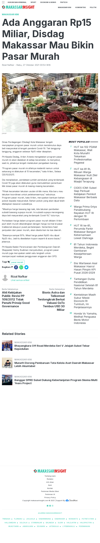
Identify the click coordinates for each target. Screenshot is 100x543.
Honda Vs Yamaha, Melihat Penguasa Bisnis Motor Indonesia (85, 318)
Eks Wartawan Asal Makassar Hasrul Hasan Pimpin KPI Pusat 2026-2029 (85, 268)
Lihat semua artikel (20, 280)
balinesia (50, 523)
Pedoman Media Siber (50, 491)
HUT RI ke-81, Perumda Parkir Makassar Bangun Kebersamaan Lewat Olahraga (85, 232)
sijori (60, 523)
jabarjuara (27, 526)
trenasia (6, 519)
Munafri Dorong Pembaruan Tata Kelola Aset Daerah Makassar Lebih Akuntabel (54, 364)
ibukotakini (13, 526)
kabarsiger (60, 519)
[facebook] (16, 267)
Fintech (63, 2)
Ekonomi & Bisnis (48, 2)
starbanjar (36, 523)
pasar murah (17, 262)
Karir (50, 485)
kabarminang (45, 519)
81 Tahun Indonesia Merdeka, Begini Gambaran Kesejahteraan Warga (86, 251)
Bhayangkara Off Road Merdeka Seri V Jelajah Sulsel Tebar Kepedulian (52, 347)
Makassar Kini (64, 7)
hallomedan (10, 523)
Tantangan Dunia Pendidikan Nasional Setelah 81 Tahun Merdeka (86, 283)
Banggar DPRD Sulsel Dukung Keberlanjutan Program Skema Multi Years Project (55, 382)
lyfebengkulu (69, 526)
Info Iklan (50, 482)
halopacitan (86, 523)
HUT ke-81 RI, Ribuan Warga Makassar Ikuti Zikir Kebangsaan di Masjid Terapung (86, 175)
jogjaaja (30, 519)
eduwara (41, 526)
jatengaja (54, 526)
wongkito (73, 519)
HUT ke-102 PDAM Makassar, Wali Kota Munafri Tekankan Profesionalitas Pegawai (85, 154)
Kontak (50, 488)
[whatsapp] (21, 267)
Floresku (18, 519)
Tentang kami (50, 476)
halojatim (71, 523)
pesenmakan (84, 526)
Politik (93, 7)
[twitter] (26, 267)
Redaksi (50, 479)
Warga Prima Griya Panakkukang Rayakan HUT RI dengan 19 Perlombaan (85, 213)
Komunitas (80, 7)
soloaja (23, 523)
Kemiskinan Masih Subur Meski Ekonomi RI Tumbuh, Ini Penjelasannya (85, 301)
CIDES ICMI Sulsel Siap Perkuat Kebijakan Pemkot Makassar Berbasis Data (85, 194)
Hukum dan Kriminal (17, 2)
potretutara (88, 519)
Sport (33, 2)
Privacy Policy (50, 497)
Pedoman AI (50, 494)
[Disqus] (50, 428)
